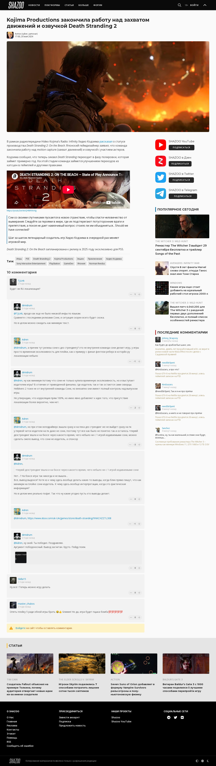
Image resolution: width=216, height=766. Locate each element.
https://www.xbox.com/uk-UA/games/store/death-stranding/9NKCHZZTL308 (69, 518)
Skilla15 (22, 579)
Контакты (13, 729)
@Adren (18, 380)
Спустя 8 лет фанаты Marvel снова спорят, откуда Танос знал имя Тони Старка (188, 270)
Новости (34, 5)
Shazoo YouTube (121, 721)
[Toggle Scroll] (205, 5)
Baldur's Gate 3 (173, 679)
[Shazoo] (16, 5)
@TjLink (18, 313)
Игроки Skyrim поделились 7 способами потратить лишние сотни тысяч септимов (79, 688)
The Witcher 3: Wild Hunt (171, 241)
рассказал (105, 141)
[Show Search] (180, 5)
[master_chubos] (13, 605)
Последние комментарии (182, 332)
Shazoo (115, 717)
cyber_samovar (29, 33)
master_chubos (26, 603)
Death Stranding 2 (41, 258)
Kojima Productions (63, 258)
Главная (12, 721)
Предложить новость (72, 725)
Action (115, 679)
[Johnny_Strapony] (158, 339)
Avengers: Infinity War (184, 263)
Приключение (95, 258)
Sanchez (166, 428)
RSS (9, 741)
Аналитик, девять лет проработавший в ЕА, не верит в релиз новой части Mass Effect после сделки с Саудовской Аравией (182, 352)
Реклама (12, 725)
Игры (19, 258)
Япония (81, 263)
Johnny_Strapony (170, 338)
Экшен (80, 258)
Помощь (12, 737)
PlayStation (54, 263)
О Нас (10, 717)
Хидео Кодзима (114, 258)
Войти (194, 5)
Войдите (20, 628)
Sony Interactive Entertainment (31, 263)
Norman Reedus (97, 263)
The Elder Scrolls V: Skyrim (76, 679)
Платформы (52, 5)
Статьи (69, 5)
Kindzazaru (167, 384)
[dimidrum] (17, 306)
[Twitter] (175, 717)
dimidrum (27, 305)
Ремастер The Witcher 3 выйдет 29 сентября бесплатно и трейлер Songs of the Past (181, 249)
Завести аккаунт (69, 717)
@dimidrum (20, 347)
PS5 (27, 258)
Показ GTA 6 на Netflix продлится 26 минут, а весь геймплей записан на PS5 (180, 375)
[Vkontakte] (182, 717)
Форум (97, 5)
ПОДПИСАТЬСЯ (181, 147)
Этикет (11, 733)
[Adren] (17, 341)
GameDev (68, 263)
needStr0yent (168, 362)
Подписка (65, 721)
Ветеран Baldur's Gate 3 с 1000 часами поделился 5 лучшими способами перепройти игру (183, 688)
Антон (18, 33)
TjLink (21, 280)
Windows (176, 282)
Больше (83, 5)
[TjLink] (13, 282)
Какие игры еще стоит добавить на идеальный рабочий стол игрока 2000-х (189, 290)
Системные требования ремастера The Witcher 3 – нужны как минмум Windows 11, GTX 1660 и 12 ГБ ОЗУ (182, 443)
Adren (25, 339)
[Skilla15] (13, 580)
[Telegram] (168, 717)
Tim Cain (12, 679)
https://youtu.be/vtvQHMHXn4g (21, 210)
